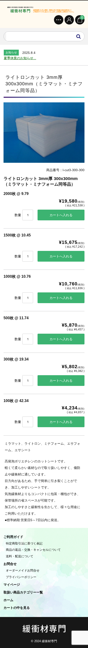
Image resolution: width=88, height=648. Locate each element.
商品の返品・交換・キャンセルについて (33, 549)
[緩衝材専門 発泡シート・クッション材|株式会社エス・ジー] (44, 9)
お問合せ (10, 564)
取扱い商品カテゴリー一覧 (23, 592)
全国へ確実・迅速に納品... (23, 58)
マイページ (12, 584)
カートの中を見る (17, 608)
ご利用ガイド (13, 537)
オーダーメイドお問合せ (22, 570)
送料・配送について (19, 556)
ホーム (8, 600)
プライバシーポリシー (21, 577)
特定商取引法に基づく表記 (24, 543)
